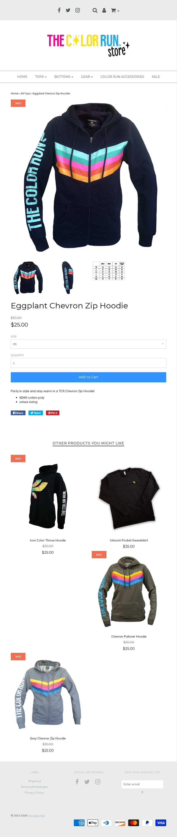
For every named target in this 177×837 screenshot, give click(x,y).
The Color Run (36, 815)
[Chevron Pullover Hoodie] (129, 592)
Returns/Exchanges (34, 787)
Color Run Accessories (122, 77)
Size (13, 336)
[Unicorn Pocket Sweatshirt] (129, 496)
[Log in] (104, 10)
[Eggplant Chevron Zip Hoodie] (28, 277)
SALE (156, 77)
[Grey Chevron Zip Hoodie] (48, 694)
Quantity (17, 355)
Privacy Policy (34, 793)
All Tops (26, 93)
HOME (22, 77)
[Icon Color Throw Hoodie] (48, 496)
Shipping (34, 781)
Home (15, 93)
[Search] (95, 10)
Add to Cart (88, 377)
